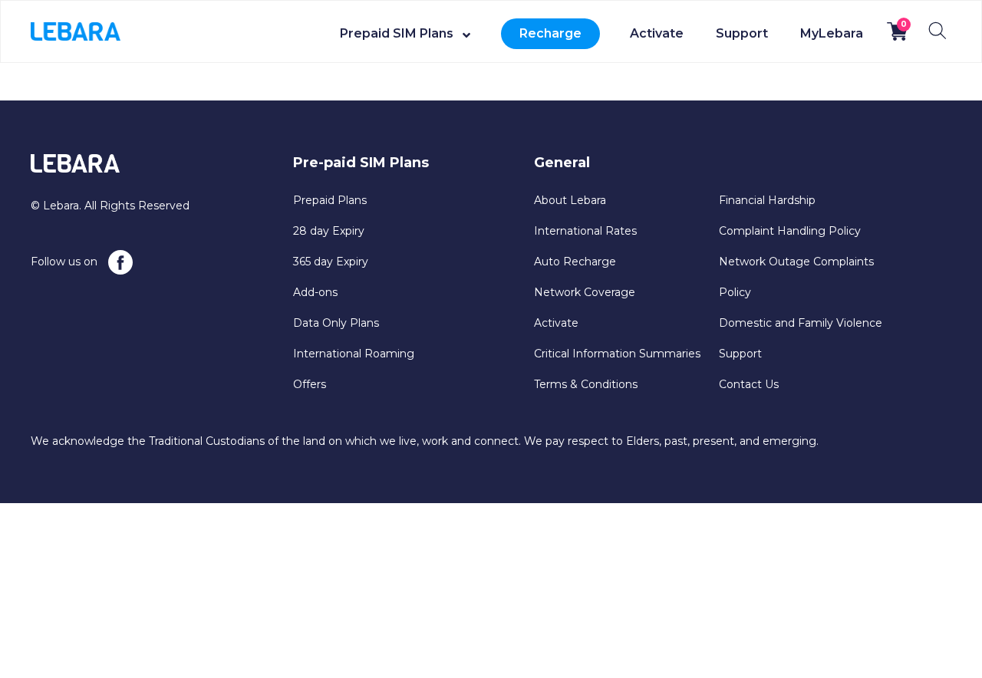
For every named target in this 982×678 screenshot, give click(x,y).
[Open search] (937, 31)
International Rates (585, 231)
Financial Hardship (767, 200)
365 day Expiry (330, 261)
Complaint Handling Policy (790, 231)
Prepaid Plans (330, 200)
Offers (309, 384)
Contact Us (749, 384)
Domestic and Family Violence (800, 323)
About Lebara (570, 200)
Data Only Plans (336, 323)
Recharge (550, 33)
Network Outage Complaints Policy (796, 277)
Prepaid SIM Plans (396, 33)
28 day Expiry (328, 231)
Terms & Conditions (586, 384)
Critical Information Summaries (617, 353)
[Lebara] (75, 30)
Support (742, 33)
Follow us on (66, 261)
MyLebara (831, 33)
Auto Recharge (575, 261)
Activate (657, 33)
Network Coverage (584, 292)
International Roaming (353, 353)
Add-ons (315, 292)
